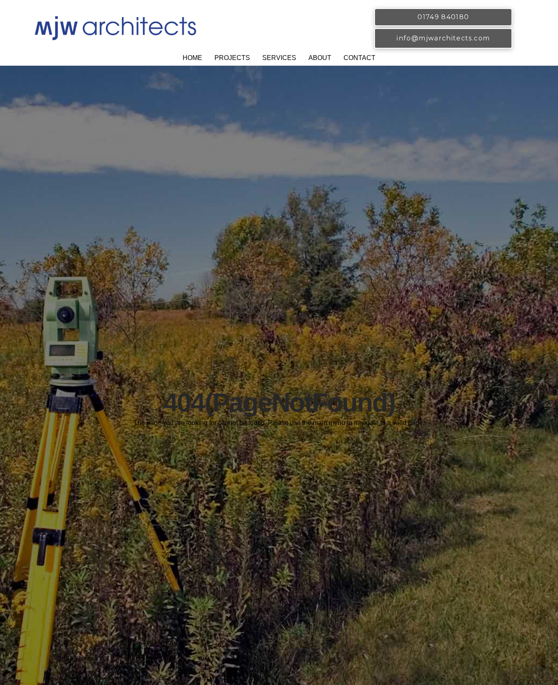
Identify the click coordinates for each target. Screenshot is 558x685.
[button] (232, 59)
